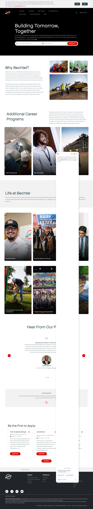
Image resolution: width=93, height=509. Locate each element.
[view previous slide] (9, 355)
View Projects (45, 477)
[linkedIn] (6, 491)
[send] (76, 479)
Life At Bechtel (31, 11)
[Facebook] (11, 491)
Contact (75, 484)
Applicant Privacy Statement (48, 505)
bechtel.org (29, 483)
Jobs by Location (22, 14)
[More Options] (59, 479)
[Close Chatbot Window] (77, 154)
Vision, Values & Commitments (33, 479)
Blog (74, 486)
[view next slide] (83, 355)
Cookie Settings (18, 6)
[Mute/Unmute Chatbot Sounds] (74, 154)
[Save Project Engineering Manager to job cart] (29, 432)
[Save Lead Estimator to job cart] (55, 432)
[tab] (46, 377)
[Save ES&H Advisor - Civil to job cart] (82, 432)
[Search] (76, 12)
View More (46, 461)
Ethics (59, 483)
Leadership (29, 481)
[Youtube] (22, 491)
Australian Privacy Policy (82, 505)
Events (45, 14)
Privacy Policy (39, 505)
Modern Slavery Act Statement (60, 505)
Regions (44, 481)
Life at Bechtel (76, 483)
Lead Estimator (40, 432)
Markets (44, 479)
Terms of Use (74, 505)
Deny (77, 3)
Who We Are (21, 11)
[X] (16, 491)
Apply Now (15, 453)
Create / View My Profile (35, 14)
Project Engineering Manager (18, 432)
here (35, 39)
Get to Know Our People (32, 477)
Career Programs (41, 11)
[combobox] (28, 43)
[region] (67, 316)
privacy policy (64, 159)
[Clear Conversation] (72, 154)
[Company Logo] (8, 13)
